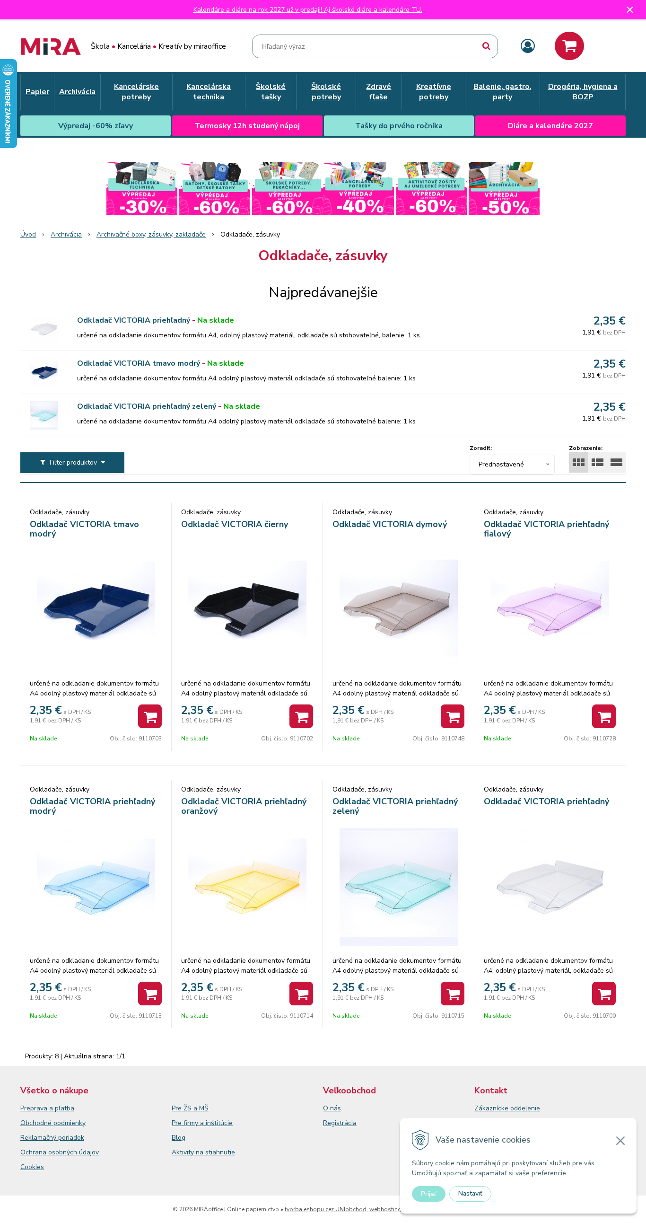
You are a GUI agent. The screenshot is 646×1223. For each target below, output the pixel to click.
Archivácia (66, 234)
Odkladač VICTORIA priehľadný (133, 320)
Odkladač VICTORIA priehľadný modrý (92, 806)
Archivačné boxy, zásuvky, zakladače (151, 234)
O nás (332, 1108)
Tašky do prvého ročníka (399, 126)
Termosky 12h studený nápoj (247, 126)
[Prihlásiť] (528, 46)
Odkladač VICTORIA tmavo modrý (138, 363)
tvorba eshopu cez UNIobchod (326, 1209)
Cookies (32, 1166)
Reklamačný (39, 1137)
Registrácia (340, 1122)
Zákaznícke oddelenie (507, 1108)
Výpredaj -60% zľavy (95, 126)
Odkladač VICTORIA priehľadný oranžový (243, 806)
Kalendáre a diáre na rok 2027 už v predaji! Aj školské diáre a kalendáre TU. (307, 9)
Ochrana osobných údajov (59, 1152)
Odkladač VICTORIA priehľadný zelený (146, 406)
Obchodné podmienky (53, 1122)
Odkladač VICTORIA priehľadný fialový (546, 529)
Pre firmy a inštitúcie (202, 1122)
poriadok (71, 1137)
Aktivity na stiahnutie (203, 1152)
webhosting (385, 1209)
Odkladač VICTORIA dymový (389, 524)
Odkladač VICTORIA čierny (234, 524)
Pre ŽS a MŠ (190, 1108)
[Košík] (569, 46)
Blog (178, 1137)
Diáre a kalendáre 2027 (550, 126)
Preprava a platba (47, 1108)
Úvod (28, 234)
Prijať (428, 1193)
